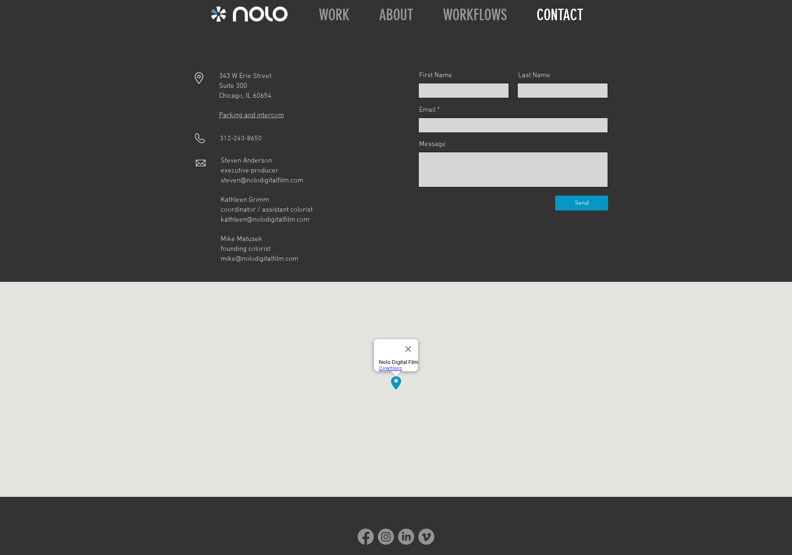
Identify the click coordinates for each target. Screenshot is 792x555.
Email (427, 110)
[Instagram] (386, 537)
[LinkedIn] (406, 537)
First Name (435, 75)
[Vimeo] (426, 537)
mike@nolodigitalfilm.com (259, 259)
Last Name (534, 75)
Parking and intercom (251, 115)
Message (432, 144)
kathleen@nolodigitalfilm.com (265, 220)
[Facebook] (366, 537)
